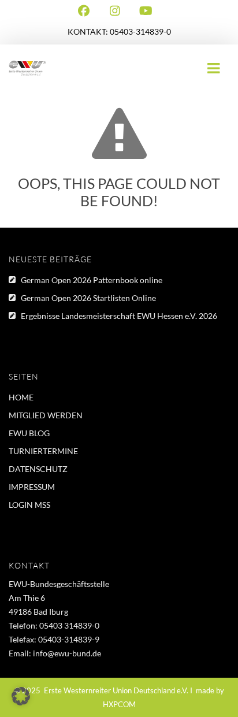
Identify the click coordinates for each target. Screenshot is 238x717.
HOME (21, 397)
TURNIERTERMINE (43, 451)
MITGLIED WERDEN (46, 415)
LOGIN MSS (29, 505)
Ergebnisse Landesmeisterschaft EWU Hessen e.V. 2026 (119, 316)
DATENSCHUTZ (38, 469)
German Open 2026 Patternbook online (91, 280)
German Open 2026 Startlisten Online (88, 298)
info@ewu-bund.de (67, 653)
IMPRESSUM (32, 487)
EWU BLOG (29, 433)
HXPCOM (119, 704)
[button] (21, 696)
